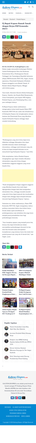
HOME (4, 13)
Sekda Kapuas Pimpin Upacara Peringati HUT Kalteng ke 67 (9, 312)
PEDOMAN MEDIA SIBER (18, 413)
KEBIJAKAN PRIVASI (13, 416)
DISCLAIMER (25, 416)
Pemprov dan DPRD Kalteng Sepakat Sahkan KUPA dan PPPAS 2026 (20, 342)
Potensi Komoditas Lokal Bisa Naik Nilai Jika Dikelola (19, 328)
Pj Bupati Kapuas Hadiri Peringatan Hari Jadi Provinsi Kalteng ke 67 (25, 292)
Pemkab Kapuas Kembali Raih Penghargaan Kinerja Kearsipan (9, 292)
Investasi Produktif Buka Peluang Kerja (20, 334)
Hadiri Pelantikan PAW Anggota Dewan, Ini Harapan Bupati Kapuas (9, 273)
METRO (11, 13)
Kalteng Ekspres (17, 422)
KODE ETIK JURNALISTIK (17, 410)
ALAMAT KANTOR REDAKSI (21, 407)
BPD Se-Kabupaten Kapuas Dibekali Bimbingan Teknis (25, 272)
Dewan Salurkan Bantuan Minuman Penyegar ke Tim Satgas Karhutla (20, 350)
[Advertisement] (18, 131)
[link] (25, 2)
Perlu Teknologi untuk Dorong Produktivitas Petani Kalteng (19, 357)
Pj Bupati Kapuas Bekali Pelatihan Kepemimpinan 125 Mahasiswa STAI (25, 312)
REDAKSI (8, 407)
